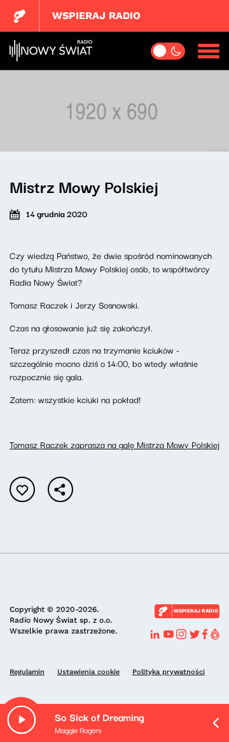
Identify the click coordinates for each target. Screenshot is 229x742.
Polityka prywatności (168, 672)
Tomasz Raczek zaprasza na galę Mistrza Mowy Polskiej (114, 444)
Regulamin (27, 672)
